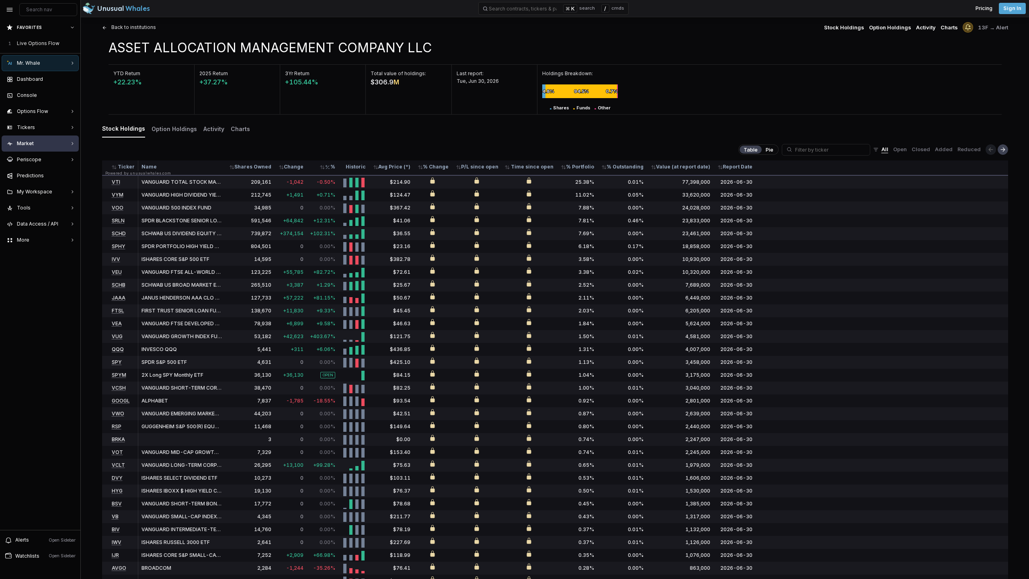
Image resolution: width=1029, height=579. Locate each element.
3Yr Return (297, 73)
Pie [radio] (769, 149)
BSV (117, 504)
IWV (116, 542)
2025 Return (213, 73)
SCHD (119, 233)
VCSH (119, 388)
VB (115, 516)
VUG (117, 336)
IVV (116, 259)
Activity (926, 27)
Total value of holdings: (398, 73)
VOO (117, 208)
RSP (116, 426)
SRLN (118, 221)
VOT (117, 452)
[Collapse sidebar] (9, 9)
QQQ (118, 349)
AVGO (119, 568)
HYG (117, 491)
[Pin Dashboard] (71, 79)
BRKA (118, 439)
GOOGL (121, 401)
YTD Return (126, 73)
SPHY (118, 246)
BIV (116, 529)
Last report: (470, 73)
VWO (118, 414)
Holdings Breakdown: (567, 73)
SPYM (119, 375)
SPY (117, 362)
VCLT (118, 465)
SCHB (118, 285)
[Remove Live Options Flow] (73, 43)
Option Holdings (890, 27)
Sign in (1012, 8)
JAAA (118, 298)
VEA (117, 323)
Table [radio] (751, 149)
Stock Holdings (844, 27)
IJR (115, 555)
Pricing (984, 8)
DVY (117, 478)
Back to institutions (133, 27)
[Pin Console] (71, 95)
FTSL (118, 311)
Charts (949, 27)
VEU (117, 272)
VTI (116, 182)
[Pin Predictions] (71, 176)
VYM (117, 195)
